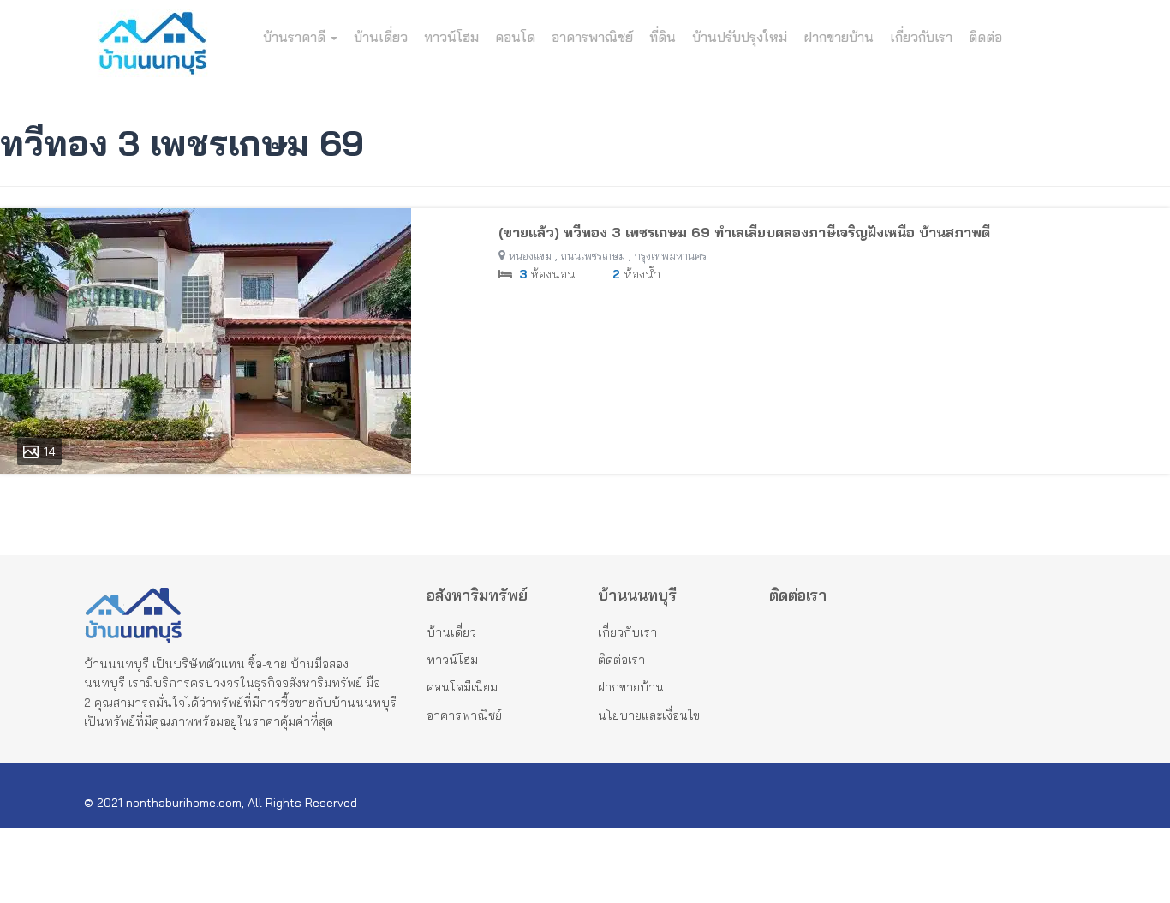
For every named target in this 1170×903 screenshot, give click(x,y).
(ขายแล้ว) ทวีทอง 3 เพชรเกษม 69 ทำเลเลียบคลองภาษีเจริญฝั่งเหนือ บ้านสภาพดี (744, 232)
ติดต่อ (985, 36)
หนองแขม (530, 255)
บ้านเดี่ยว (381, 36)
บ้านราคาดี (296, 36)
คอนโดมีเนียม (462, 687)
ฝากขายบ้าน (838, 36)
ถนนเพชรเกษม (593, 255)
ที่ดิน (662, 36)
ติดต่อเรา (621, 659)
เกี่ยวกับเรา (921, 36)
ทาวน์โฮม (451, 36)
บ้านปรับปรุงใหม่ (739, 36)
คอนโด (515, 36)
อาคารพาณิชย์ (592, 36)
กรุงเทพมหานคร (671, 255)
